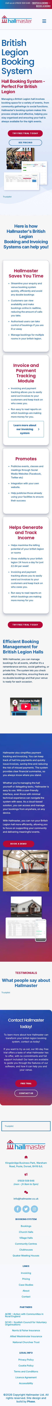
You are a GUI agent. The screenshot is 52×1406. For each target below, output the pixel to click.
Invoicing (26, 1273)
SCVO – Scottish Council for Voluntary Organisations (26, 1323)
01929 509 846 (22, 3)
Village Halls (26, 1237)
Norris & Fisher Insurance (26, 1330)
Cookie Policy (26, 1365)
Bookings (26, 1226)
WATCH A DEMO (40, 3)
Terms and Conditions (26, 1371)
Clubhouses (26, 1249)
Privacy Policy (26, 1359)
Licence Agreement (26, 1377)
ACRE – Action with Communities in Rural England (24, 1315)
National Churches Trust (26, 1342)
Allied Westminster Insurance (26, 1336)
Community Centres (26, 1243)
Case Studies (26, 1284)
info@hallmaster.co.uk (26, 1198)
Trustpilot (7, 197)
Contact (26, 1296)
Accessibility (26, 1383)
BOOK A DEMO (43, 6)
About (26, 1290)
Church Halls (26, 1231)
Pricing (26, 1278)
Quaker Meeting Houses (26, 1255)
